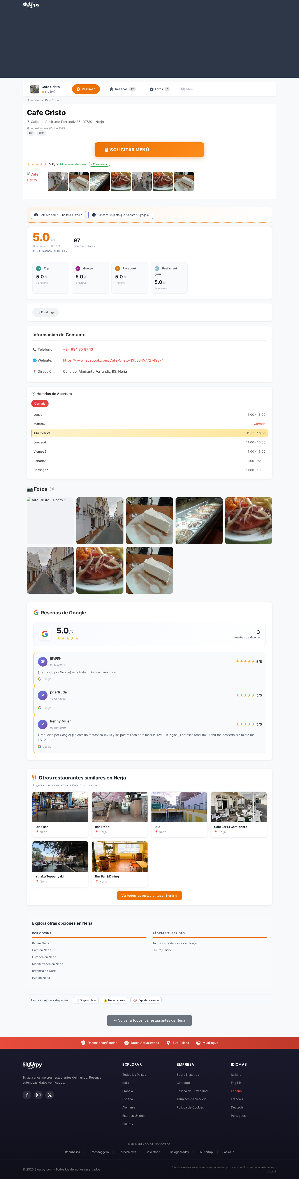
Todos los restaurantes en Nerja (175, 943)
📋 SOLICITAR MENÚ (126, 149)
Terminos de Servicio (191, 1099)
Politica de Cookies (190, 1107)
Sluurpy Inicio (162, 950)
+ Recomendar (99, 164)
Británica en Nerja (44, 970)
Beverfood (153, 1152)
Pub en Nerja (41, 977)
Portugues (238, 1115)
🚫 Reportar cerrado (146, 1000)
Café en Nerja (41, 950)
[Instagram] (38, 1095)
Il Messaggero (99, 1152)
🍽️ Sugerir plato (86, 1000)
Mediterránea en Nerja (47, 964)
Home (30, 100)
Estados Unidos (133, 1115)
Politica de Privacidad (192, 1091)
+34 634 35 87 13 (78, 349)
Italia (125, 1082)
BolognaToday (179, 1152)
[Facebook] (27, 1095)
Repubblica (72, 1152)
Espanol (236, 1091)
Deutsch (237, 1107)
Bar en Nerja (40, 943)
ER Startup (206, 1152)
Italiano (236, 1074)
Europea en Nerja (44, 957)
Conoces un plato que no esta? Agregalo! (123, 215)
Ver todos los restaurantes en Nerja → (149, 895)
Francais (237, 1099)
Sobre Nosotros (188, 1074)
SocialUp (228, 1152)
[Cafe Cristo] (37, 181)
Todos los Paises (134, 1074)
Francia (127, 1091)
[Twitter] (49, 1095)
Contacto (183, 1082)
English (236, 1082)
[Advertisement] (149, 42)
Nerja (39, 100)
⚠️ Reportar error (114, 1000)
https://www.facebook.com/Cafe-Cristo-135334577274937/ (113, 360)
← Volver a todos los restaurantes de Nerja (149, 1020)
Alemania (128, 1107)
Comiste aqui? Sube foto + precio (61, 215)
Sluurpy (127, 1124)
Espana (127, 1099)
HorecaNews (127, 1152)
